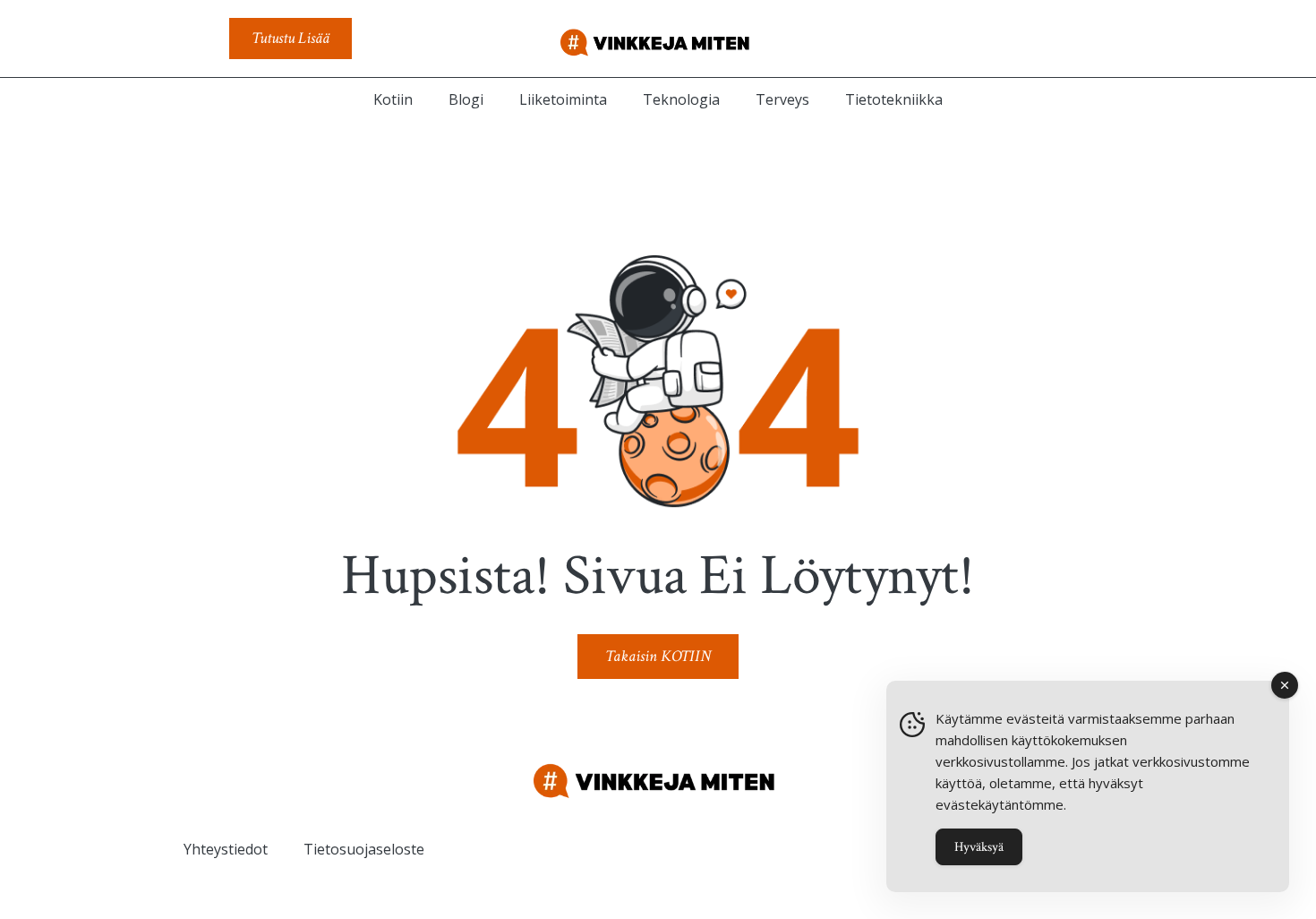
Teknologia (681, 99)
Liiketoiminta (563, 99)
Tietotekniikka (894, 99)
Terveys (782, 99)
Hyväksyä (979, 846)
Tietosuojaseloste (363, 849)
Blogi (466, 99)
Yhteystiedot (226, 849)
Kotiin (393, 99)
